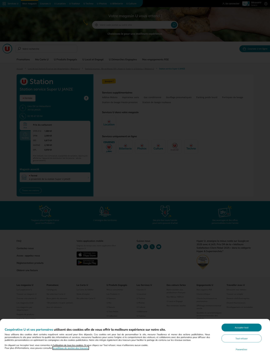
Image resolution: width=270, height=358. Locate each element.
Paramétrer (241, 349)
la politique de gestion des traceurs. (70, 348)
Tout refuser (241, 338)
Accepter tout (241, 327)
